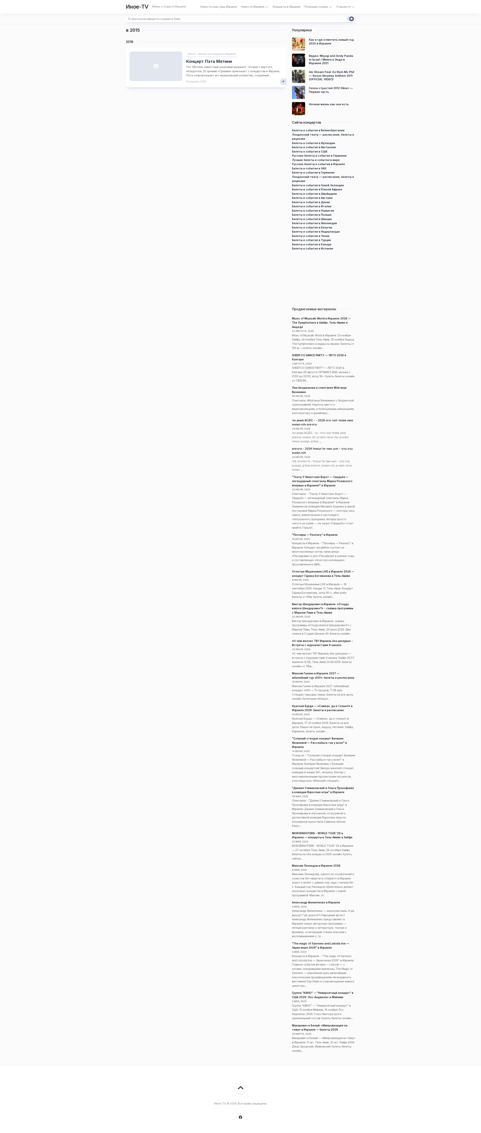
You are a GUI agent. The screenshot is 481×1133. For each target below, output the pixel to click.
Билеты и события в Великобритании (318, 130)
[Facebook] (240, 1117)
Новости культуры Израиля (218, 6)
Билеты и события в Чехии (310, 235)
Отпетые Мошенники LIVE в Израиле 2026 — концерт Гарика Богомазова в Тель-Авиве (323, 573)
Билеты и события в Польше (312, 214)
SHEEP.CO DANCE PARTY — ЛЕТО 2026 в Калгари (319, 357)
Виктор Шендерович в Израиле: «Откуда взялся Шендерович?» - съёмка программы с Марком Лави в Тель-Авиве (322, 608)
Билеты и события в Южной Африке (317, 189)
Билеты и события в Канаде (311, 244)
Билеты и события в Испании (312, 248)
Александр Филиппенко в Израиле (316, 902)
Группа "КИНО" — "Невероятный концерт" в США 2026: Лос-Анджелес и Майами (322, 995)
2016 (129, 42)
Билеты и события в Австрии (312, 197)
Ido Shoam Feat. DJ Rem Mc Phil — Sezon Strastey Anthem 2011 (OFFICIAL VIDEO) (331, 75)
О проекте (343, 6)
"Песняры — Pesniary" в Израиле (315, 534)
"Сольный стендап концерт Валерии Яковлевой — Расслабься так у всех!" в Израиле (319, 742)
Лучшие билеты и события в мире (316, 160)
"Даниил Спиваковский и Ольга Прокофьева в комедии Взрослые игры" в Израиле (323, 790)
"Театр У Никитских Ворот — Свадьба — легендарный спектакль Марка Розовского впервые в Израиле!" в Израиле (322, 481)
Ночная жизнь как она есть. (329, 104)
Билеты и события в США (309, 151)
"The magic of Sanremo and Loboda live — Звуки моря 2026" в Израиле (320, 945)
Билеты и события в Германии (313, 172)
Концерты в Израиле (286, 6)
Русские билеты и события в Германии (319, 155)
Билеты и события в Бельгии (312, 227)
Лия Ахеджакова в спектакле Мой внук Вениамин (319, 390)
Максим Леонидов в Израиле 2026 (316, 865)
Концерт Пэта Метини (209, 61)
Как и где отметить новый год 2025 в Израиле (331, 41)
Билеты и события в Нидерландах (316, 231)
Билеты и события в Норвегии (313, 210)
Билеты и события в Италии (311, 206)
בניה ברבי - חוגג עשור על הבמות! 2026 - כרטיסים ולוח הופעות (322, 451)
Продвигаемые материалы (314, 309)
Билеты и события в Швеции (312, 219)
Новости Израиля (252, 6)
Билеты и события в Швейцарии (314, 193)
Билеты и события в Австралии (314, 147)
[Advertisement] (323, 277)
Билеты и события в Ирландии (313, 143)
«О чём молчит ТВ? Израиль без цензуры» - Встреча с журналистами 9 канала (322, 643)
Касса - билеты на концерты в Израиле (212, 53)
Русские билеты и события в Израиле (318, 164)
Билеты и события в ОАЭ (309, 168)
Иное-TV (137, 7)
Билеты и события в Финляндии (314, 223)
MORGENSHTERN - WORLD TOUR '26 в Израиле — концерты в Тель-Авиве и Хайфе (322, 835)
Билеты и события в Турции (311, 240)
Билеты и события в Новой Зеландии (318, 185)
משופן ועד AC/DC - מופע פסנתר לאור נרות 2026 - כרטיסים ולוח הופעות (322, 422)
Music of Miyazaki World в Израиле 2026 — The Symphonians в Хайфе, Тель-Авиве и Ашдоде (321, 322)
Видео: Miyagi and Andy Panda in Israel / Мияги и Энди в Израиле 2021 (331, 59)
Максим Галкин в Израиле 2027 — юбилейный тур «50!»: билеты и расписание (323, 675)
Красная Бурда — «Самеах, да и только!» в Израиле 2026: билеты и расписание (322, 708)
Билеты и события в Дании (311, 202)
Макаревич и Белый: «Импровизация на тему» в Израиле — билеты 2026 (319, 1027)
